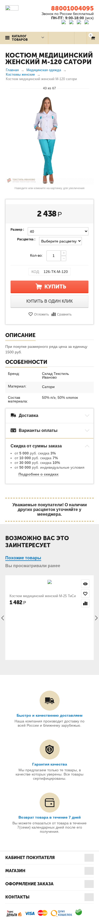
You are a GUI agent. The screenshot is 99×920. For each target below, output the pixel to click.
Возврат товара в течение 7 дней (49, 817)
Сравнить (64, 314)
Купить (55, 286)
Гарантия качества (49, 764)
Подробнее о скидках (38, 474)
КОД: (35, 272)
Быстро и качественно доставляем (49, 715)
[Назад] (7, 88)
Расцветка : (26, 239)
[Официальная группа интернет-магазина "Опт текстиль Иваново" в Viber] (79, 23)
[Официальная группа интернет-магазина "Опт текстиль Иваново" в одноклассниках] (72, 23)
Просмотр (85, 584)
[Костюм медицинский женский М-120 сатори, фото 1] (49, 140)
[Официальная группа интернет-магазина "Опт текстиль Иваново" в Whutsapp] (89, 23)
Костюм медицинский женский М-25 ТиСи (43, 596)
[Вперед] (91, 88)
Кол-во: (36, 255)
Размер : (17, 229)
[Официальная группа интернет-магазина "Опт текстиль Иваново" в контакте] (65, 23)
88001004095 (72, 8)
